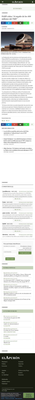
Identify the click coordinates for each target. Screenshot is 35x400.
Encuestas (21, 375)
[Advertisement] (17, 167)
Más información (18, 398)
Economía (17, 8)
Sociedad (20, 361)
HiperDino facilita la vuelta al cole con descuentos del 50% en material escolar (17, 294)
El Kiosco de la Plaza (23, 370)
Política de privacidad (9, 398)
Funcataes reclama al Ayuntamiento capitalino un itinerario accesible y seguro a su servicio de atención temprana (17, 287)
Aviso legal (4, 390)
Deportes (20, 364)
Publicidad (4, 383)
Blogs (3, 372)
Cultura (20, 366)
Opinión (4, 370)
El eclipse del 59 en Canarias (11, 330)
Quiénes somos (6, 381)
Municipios (4, 361)
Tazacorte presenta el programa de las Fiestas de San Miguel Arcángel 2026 (17, 300)
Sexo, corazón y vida (9, 332)
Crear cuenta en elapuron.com (24, 253)
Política (4, 364)
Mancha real (7, 342)
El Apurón (4, 26)
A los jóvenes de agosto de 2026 (12, 317)
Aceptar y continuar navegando (28, 395)
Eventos (20, 372)
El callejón (7, 319)
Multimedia (5, 379)
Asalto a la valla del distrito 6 (11, 324)
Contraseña (7, 252)
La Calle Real (5, 375)
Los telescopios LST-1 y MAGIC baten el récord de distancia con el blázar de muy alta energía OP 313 (17, 281)
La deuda (6, 336)
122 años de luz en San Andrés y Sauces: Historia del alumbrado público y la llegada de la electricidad (17, 275)
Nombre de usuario (9, 246)
